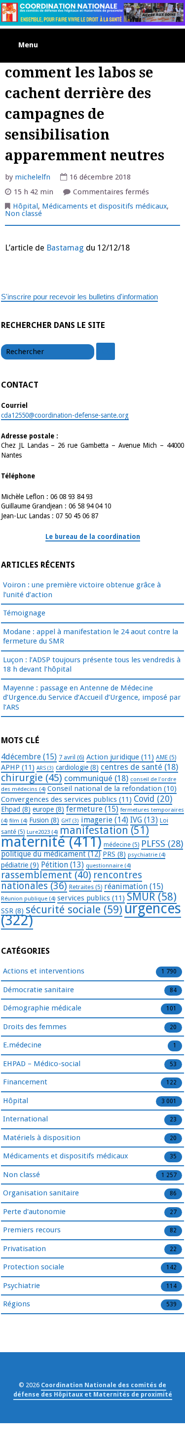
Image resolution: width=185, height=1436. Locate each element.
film (18, 820)
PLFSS (162, 843)
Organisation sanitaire (41, 1192)
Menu (28, 44)
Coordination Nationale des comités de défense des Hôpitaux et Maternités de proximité (92, 1389)
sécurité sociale (74, 909)
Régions (16, 1303)
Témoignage (24, 613)
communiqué (96, 778)
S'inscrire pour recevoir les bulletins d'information (79, 296)
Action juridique (120, 757)
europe (48, 809)
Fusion (44, 820)
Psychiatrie (21, 1285)
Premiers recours (32, 1229)
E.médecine (22, 1045)
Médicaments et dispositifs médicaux (104, 206)
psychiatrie (146, 854)
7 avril (71, 757)
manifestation (104, 830)
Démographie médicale (42, 1008)
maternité (51, 841)
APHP (18, 767)
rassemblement (46, 875)
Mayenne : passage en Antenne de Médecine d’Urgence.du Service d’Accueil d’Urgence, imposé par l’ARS (92, 697)
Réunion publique (28, 898)
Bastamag (65, 247)
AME (166, 757)
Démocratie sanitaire (38, 989)
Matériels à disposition (41, 1137)
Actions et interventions (43, 971)
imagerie (104, 820)
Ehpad (16, 809)
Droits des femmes (35, 1026)
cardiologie (77, 767)
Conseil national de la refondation (112, 788)
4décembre (29, 756)
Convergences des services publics (66, 799)
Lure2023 (42, 831)
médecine (121, 844)
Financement (25, 1081)
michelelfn (32, 177)
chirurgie (31, 778)
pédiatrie (20, 865)
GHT (70, 821)
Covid (153, 799)
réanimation (133, 886)
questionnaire (108, 865)
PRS (114, 854)
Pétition (62, 864)
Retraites (85, 887)
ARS (45, 768)
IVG (144, 820)
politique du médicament (51, 854)
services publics (91, 898)
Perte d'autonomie (34, 1211)
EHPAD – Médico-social (41, 1063)
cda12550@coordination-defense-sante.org (65, 415)
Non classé (23, 213)
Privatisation (24, 1248)
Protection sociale (33, 1266)
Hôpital (25, 206)
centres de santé (139, 767)
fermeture (92, 809)
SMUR (152, 897)
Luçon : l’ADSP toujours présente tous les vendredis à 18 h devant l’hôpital (92, 664)
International (25, 1118)
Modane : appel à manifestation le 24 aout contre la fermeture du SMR (90, 636)
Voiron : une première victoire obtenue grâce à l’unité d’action (82, 589)
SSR (12, 911)
